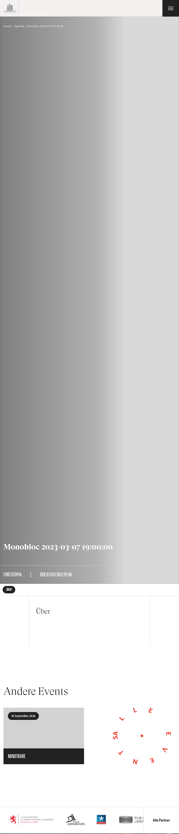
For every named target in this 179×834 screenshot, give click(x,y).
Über (9, 589)
